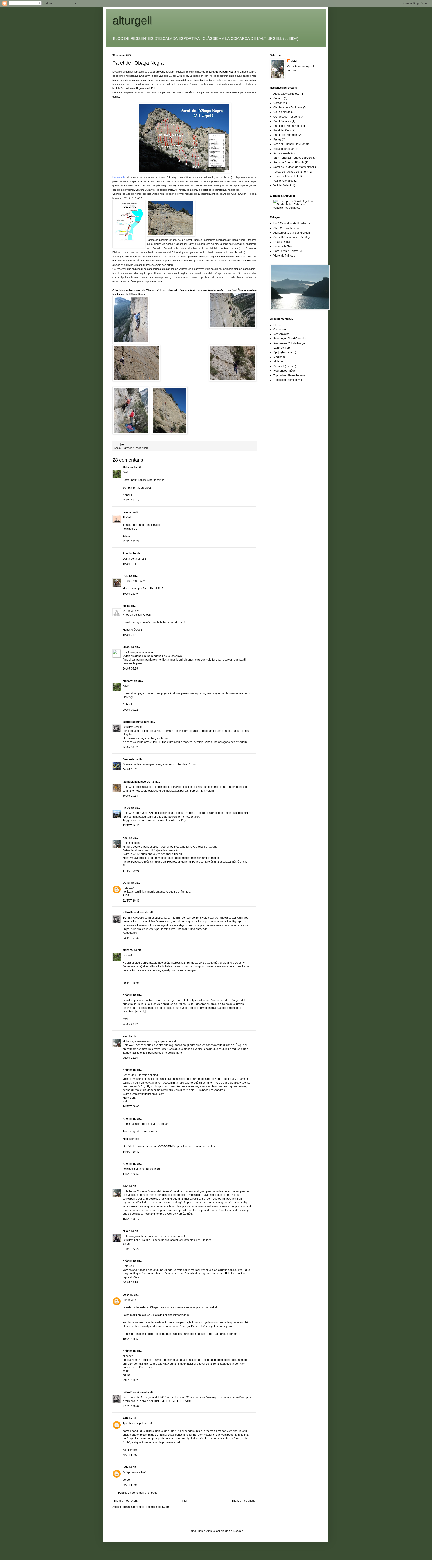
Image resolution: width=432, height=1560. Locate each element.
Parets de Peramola (285, 134)
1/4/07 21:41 (130, 634)
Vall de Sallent (282, 185)
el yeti (126, 1231)
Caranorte (279, 329)
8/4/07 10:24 (130, 795)
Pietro (126, 807)
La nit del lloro (282, 347)
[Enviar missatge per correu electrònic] (122, 444)
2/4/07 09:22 (130, 709)
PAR (125, 1418)
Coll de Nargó (281, 112)
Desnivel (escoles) (284, 366)
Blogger (237, 1531)
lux (124, 605)
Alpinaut (278, 361)
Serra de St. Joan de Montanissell (294, 167)
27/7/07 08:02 (131, 1406)
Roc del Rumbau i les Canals (291, 144)
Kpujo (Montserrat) (284, 352)
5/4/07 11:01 (130, 769)
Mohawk (128, 467)
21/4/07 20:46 (131, 900)
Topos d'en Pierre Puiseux (289, 375)
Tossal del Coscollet (285, 176)
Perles (277, 139)
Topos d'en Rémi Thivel (287, 380)
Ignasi (126, 647)
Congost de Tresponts (286, 116)
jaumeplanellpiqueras (136, 781)
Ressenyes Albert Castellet (289, 338)
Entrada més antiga (243, 1500)
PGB (125, 576)
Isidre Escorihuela (134, 721)
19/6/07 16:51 (131, 1339)
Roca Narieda (281, 153)
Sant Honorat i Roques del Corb (293, 157)
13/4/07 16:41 (131, 825)
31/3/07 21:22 (131, 541)
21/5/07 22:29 (131, 1248)
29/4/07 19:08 (131, 982)
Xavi (125, 837)
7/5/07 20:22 (130, 1024)
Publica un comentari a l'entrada (138, 1492)
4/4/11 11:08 (130, 1484)
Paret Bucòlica (282, 121)
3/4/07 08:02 (130, 747)
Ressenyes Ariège (284, 370)
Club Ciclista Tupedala (287, 228)
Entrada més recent (125, 1500)
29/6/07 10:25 (131, 1380)
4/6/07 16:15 (130, 1282)
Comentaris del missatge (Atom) (150, 1507)
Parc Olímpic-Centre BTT (288, 251)
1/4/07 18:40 (130, 593)
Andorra (278, 98)
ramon (127, 512)
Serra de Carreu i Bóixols (288, 162)
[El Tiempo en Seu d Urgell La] (296, 207)
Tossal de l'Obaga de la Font (290, 171)
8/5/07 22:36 (130, 1057)
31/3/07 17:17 (131, 500)
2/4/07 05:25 (130, 668)
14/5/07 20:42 (131, 1151)
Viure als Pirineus (284, 255)
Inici (184, 1500)
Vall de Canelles (283, 180)
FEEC (277, 324)
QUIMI (126, 882)
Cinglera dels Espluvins (287, 107)
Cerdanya (279, 103)
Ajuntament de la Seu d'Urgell (291, 232)
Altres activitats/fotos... (286, 93)
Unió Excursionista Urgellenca (291, 223)
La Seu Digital (282, 241)
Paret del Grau (282, 130)
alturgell (132, 20)
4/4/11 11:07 (130, 1455)
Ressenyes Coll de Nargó (289, 343)
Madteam (279, 357)
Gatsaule (128, 759)
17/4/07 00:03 (131, 870)
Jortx (126, 1294)
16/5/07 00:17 (131, 1219)
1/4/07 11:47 (130, 563)
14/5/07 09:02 (131, 1106)
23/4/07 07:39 (131, 938)
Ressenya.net (281, 334)
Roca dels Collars (284, 148)
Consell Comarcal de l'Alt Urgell (292, 237)
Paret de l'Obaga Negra (138, 63)
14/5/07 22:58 (131, 1174)
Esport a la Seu (282, 246)
